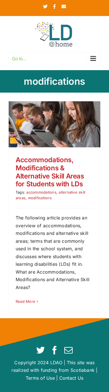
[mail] (68, 350)
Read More (25, 301)
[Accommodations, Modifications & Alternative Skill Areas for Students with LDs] (54, 124)
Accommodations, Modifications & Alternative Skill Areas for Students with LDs (50, 172)
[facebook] (54, 350)
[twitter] (40, 350)
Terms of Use (40, 378)
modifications (40, 198)
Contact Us (71, 378)
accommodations (41, 192)
